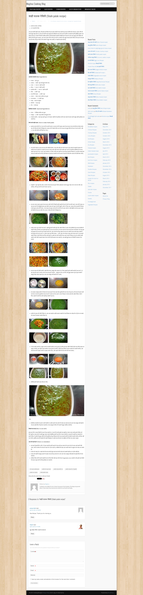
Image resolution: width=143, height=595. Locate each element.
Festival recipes (92, 148)
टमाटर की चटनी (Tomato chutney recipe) (98, 51)
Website (33, 575)
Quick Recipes (48, 9)
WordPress (111, 593)
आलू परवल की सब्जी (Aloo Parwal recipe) (98, 42)
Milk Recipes (91, 163)
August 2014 (106, 139)
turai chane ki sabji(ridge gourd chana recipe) (99, 48)
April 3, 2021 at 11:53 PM (35, 526)
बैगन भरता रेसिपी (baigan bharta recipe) (97, 69)
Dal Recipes (91, 139)
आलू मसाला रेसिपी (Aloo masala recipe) (97, 97)
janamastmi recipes (93, 154)
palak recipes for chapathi (71, 469)
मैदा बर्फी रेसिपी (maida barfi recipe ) (96, 72)
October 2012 (106, 172)
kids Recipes (91, 157)
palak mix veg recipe (46, 469)
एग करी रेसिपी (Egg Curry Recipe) (96, 60)
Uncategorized (70, 21)
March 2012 (106, 178)
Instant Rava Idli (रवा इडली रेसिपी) (96, 66)
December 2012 (107, 166)
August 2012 (106, 175)
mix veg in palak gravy (34, 469)
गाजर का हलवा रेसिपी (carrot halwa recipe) (98, 91)
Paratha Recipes (92, 169)
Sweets (90, 198)
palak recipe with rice (58, 469)
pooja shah (33, 508)
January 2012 (106, 184)
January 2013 (106, 163)
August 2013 (106, 148)
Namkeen (90, 166)
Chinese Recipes (61, 9)
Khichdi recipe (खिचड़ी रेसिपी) (95, 63)
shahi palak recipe (44, 472)
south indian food (75, 9)
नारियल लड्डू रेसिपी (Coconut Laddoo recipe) (99, 57)
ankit (89, 108)
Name (33, 566)
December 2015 (107, 130)
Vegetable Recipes (35, 9)
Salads (89, 186)
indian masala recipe (93, 151)
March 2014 (106, 142)
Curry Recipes (53, 21)
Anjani (31, 524)
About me (105, 196)
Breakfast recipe (90, 9)
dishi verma (91, 111)
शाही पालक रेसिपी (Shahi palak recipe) (97, 54)
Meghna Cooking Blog (36, 4)
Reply (32, 517)
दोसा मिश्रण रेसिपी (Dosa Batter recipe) (97, 100)
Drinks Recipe (91, 142)
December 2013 (107, 145)
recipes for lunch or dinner (62, 21)
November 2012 (107, 169)
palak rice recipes (33, 472)
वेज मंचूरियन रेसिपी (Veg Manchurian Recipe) (98, 82)
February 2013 (107, 160)
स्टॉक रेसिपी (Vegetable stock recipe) (97, 75)
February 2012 (107, 181)
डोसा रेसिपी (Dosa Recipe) (94, 94)
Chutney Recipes (92, 133)
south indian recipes (93, 195)
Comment (33, 552)
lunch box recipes (92, 160)
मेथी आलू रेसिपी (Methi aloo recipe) (96, 85)
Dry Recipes (91, 145)
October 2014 (106, 136)
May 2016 (105, 126)
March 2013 (106, 157)
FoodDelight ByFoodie (94, 116)
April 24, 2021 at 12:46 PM (35, 510)
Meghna (33, 21)
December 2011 (107, 187)
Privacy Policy (106, 199)
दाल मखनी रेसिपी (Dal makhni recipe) (97, 88)
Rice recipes (91, 183)
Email (33, 570)
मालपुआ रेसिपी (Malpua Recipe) (95, 79)
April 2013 (105, 154)
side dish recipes (92, 189)
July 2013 (105, 151)
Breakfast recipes (92, 126)
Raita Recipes (91, 175)
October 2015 (106, 133)
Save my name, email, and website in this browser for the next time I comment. (53, 579)
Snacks (90, 192)
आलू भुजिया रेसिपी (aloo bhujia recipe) (97, 45)
